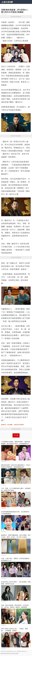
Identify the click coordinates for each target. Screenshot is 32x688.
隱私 (15, 653)
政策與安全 (8, 653)
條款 (12, 653)
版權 (17, 653)
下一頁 (16, 435)
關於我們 (3, 653)
